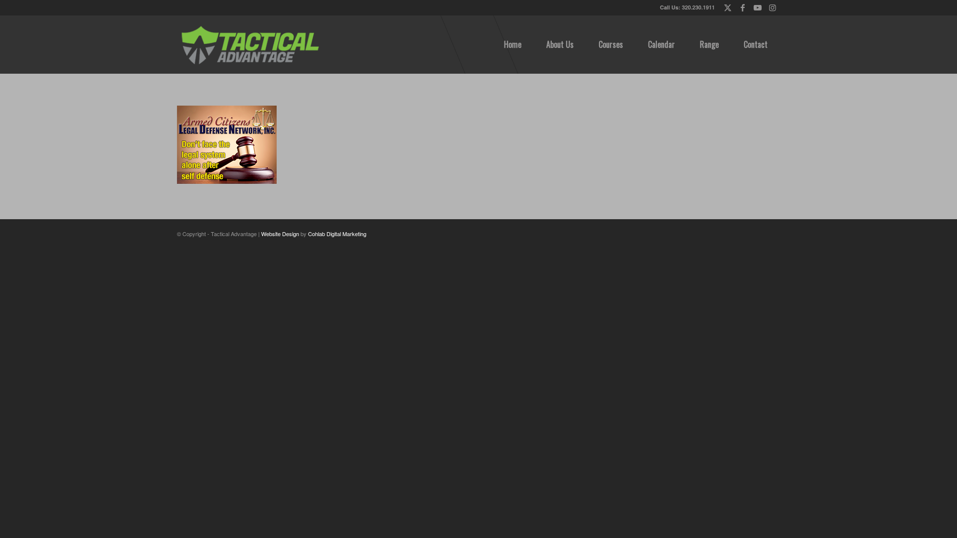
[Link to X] (727, 7)
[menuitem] (512, 44)
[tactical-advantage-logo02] (249, 44)
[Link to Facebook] (742, 7)
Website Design (280, 234)
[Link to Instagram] (772, 7)
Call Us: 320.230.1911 (687, 7)
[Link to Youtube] (757, 7)
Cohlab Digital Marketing (337, 234)
